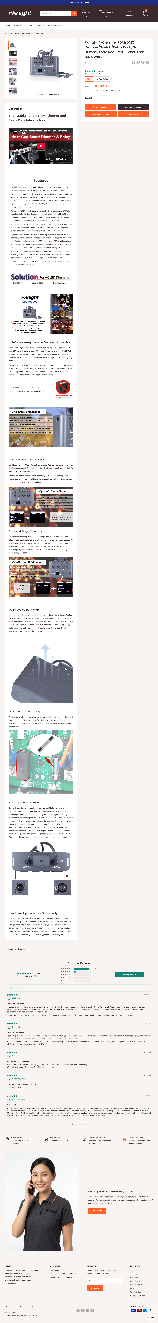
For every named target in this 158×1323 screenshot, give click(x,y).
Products (17, 25)
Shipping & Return (137, 1296)
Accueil (7, 33)
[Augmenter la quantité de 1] (109, 98)
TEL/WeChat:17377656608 (61, 1277)
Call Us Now (97, 1211)
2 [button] (76, 1124)
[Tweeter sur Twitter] (143, 62)
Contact (29, 25)
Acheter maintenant (133, 107)
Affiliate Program (55, 25)
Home (7, 25)
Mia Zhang (54, 1270)
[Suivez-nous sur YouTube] (87, 1310)
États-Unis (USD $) (26, 1307)
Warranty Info (135, 1292)
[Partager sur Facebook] (133, 62)
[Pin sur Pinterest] (138, 62)
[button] (90, 71)
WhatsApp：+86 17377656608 (63, 1274)
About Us (40, 25)
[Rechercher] (74, 13)
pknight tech (90, 63)
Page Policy (135, 1281)
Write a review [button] (129, 974)
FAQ (132, 1288)
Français (9, 1307)
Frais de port (99, 90)
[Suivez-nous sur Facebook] (78, 1310)
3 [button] (80, 1124)
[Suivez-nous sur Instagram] (83, 1310)
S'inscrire (95, 1288)
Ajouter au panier (100, 107)
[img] (12, 995)
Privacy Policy (136, 1285)
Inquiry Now (133, 114)
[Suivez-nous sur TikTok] (92, 1310)
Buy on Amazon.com (100, 114)
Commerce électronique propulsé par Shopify (21, 1315)
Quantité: (88, 98)
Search (133, 1270)
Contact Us (134, 1277)
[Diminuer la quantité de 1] (96, 98)
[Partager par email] (147, 62)
